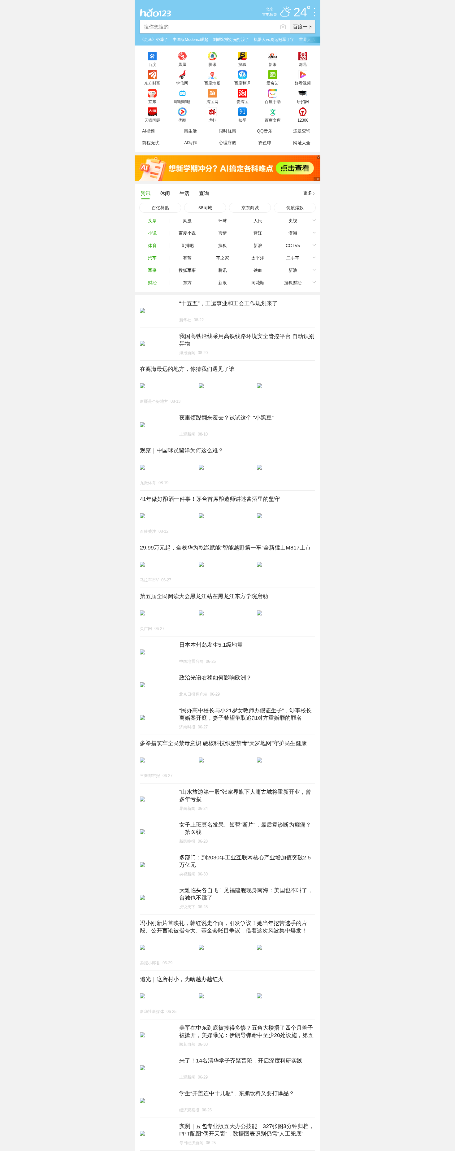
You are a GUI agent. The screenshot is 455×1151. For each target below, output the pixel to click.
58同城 (205, 207)
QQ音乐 (264, 130)
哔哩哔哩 (182, 101)
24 (300, 12)
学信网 (182, 83)
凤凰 (182, 64)
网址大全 (301, 142)
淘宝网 (212, 101)
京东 (152, 101)
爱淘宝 (242, 101)
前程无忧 (150, 142)
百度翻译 (242, 83)
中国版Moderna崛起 (190, 39)
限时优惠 (227, 130)
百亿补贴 (160, 207)
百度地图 (212, 83)
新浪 (273, 64)
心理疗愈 (227, 142)
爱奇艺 (272, 83)
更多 (307, 192)
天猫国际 (152, 120)
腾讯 (212, 64)
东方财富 (152, 83)
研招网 (303, 101)
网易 (303, 64)
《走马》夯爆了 (154, 39)
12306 (302, 120)
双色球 (264, 142)
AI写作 (190, 142)
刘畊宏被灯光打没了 (231, 39)
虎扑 (212, 120)
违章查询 (301, 130)
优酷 (182, 120)
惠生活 (190, 130)
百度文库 (273, 120)
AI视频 (148, 130)
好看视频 (303, 83)
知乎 (242, 120)
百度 (152, 64)
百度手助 (273, 101)
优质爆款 (295, 207)
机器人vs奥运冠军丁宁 (274, 39)
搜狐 (242, 64)
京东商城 (250, 207)
